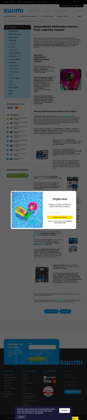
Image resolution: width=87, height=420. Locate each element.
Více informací (38, 413)
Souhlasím (64, 410)
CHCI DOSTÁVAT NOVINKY (60, 217)
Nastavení (22, 417)
